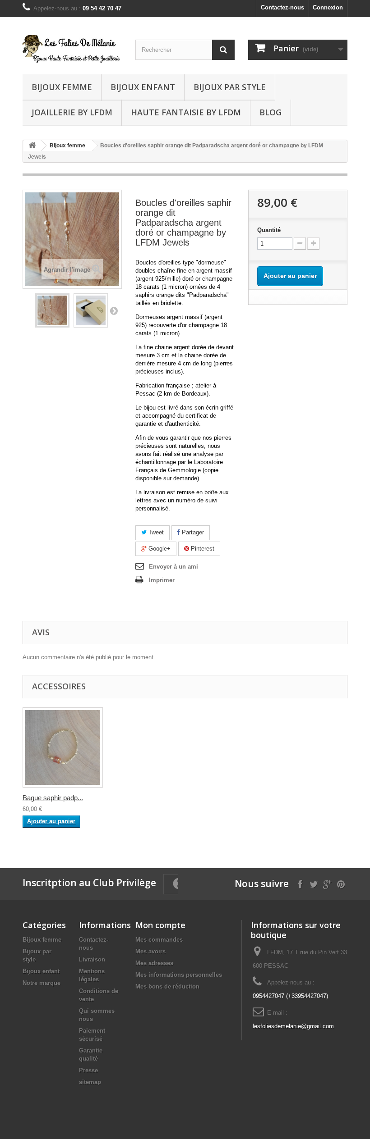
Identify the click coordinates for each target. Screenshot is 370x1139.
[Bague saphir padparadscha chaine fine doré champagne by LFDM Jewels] (63, 747)
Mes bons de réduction (167, 986)
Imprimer (162, 580)
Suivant (113, 310)
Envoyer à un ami (173, 566)
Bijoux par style (230, 87)
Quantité (269, 230)
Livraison (92, 959)
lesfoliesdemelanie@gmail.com (293, 1026)
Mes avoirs (150, 951)
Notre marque (41, 983)
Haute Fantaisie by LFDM (186, 112)
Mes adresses (154, 963)
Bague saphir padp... (53, 798)
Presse (88, 1070)
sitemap (90, 1082)
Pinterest (201, 548)
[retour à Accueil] (32, 145)
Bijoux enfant (143, 87)
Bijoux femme (62, 87)
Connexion (328, 7)
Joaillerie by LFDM (72, 112)
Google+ (159, 548)
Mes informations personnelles (178, 974)
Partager (192, 532)
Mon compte (160, 925)
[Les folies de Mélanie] (72, 49)
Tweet (155, 532)
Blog (270, 112)
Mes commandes (159, 939)
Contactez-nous (282, 7)
